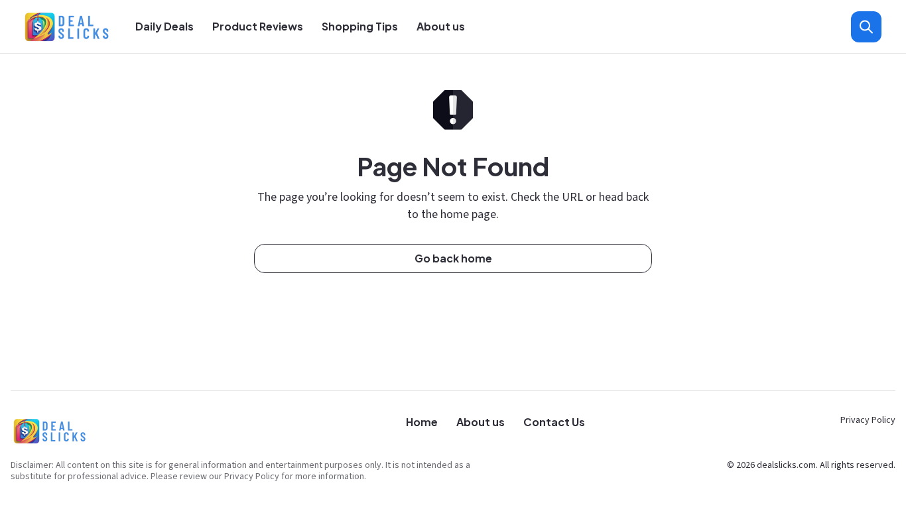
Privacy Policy (867, 420)
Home (422, 422)
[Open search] (866, 26)
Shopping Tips (360, 26)
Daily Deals (164, 26)
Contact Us (554, 422)
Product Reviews (257, 26)
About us (441, 26)
